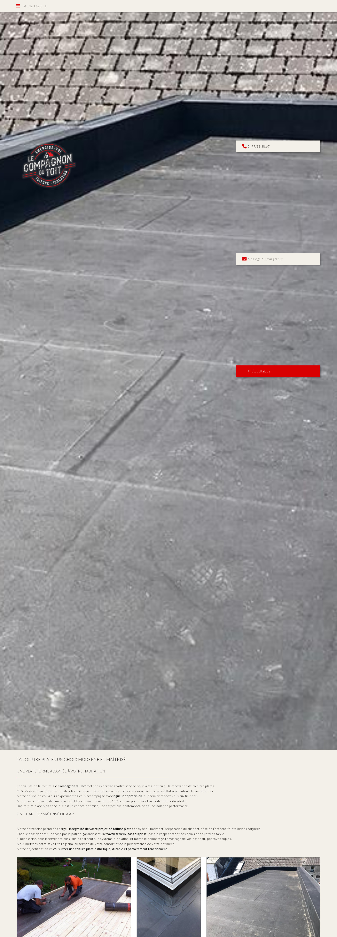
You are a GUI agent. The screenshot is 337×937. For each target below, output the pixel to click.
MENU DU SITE (33, 6)
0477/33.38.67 (258, 146)
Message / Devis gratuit (264, 259)
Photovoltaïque (258, 371)
